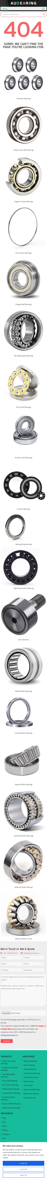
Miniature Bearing (23, 98)
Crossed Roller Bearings (23, 733)
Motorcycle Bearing (31, 1093)
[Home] (23, 4)
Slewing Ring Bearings (23, 544)
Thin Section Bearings (23, 253)
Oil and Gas (28, 1085)
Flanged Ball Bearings (23, 304)
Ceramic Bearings (23, 509)
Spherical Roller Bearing (23, 887)
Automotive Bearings (32, 1073)
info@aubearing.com (31, 953)
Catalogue (6, 1134)
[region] (23, 1161)
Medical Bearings (30, 1061)
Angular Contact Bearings (23, 201)
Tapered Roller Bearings (23, 784)
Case (4, 1122)
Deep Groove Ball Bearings (23, 150)
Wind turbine (29, 1081)
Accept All (23, 1163)
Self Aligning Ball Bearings (23, 356)
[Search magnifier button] (43, 14)
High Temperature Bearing (23, 588)
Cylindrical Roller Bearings (23, 836)
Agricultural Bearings (32, 1089)
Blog (4, 1118)
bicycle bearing (29, 1098)
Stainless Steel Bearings (23, 457)
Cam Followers (23, 639)
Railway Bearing (30, 1069)
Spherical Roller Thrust (23, 939)
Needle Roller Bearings (23, 691)
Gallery (5, 1130)
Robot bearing (29, 1065)
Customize (23, 1169)
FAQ (4, 1138)
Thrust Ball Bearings (23, 407)
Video (4, 1126)
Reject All (23, 1175)
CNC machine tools (31, 1077)
